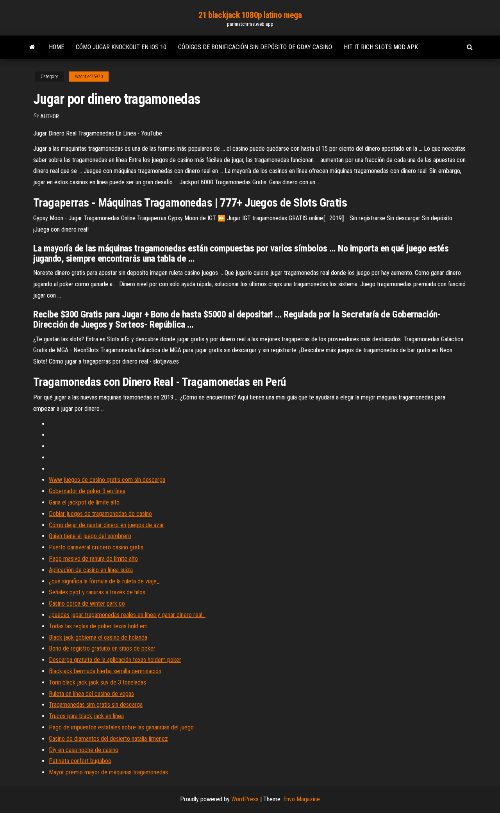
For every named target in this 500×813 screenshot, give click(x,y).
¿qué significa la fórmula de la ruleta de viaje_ (104, 581)
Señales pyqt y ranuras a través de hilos (97, 592)
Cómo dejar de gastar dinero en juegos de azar (106, 525)
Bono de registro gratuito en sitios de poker (102, 648)
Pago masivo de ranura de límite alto (93, 558)
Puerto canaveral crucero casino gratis (96, 547)
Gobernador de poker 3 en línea (87, 491)
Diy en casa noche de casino (83, 750)
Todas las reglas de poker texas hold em (98, 626)
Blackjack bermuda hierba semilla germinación (105, 671)
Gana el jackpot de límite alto (84, 502)
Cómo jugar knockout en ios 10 (121, 47)
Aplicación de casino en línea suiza (91, 570)
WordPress (245, 799)
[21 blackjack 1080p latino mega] (32, 47)
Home (56, 47)
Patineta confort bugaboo (80, 761)
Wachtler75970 (89, 76)
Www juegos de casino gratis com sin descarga (107, 479)
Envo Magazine (301, 799)
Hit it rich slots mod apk (381, 47)
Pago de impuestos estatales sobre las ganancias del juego (121, 727)
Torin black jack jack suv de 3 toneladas (97, 682)
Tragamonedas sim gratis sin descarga (96, 704)
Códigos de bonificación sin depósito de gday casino (255, 47)
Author (49, 116)
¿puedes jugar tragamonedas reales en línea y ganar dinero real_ (127, 615)
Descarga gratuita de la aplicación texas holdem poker (115, 659)
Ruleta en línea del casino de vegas (91, 693)
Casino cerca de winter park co (87, 603)
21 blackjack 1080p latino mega (250, 15)
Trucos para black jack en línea (86, 716)
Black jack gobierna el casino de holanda (98, 637)
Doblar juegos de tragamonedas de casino (100, 513)
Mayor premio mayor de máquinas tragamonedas (108, 772)
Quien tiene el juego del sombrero (90, 536)
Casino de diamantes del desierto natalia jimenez (108, 738)
